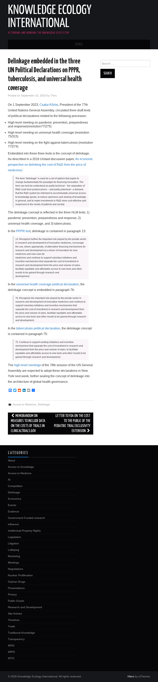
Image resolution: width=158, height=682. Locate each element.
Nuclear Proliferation (20, 575)
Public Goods (16, 600)
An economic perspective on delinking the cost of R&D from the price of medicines (50, 164)
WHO (11, 645)
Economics (14, 498)
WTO (11, 658)
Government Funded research (26, 517)
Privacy (12, 594)
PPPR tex (23, 231)
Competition (15, 486)
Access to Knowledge (21, 466)
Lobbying (13, 549)
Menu (79, 44)
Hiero (131, 676)
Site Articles (15, 613)
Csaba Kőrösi (49, 104)
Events (12, 505)
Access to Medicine (24, 404)
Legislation (14, 537)
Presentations (16, 588)
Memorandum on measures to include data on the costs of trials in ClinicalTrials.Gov (28, 423)
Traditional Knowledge (21, 632)
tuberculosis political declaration (38, 328)
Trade (11, 626)
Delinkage (44, 404)
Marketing (14, 556)
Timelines (13, 619)
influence (13, 524)
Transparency (16, 639)
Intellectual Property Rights (24, 530)
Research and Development (25, 607)
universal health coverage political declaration (47, 284)
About (11, 460)
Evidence (13, 511)
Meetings (13, 562)
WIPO (11, 651)
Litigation (13, 543)
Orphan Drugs (16, 581)
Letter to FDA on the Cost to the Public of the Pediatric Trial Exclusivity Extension (72, 423)
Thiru (53, 95)
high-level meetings (27, 365)
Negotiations (15, 568)
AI (9, 479)
